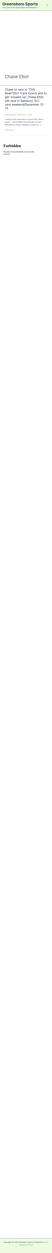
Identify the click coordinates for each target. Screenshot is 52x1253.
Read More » (10, 130)
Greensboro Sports (20, 4)
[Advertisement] (26, 38)
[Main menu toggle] (47, 5)
